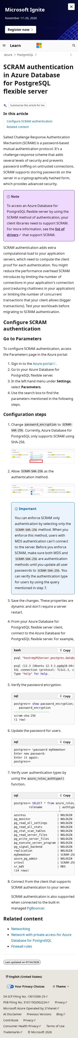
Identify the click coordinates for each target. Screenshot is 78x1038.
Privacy (60, 1002)
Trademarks (11, 1032)
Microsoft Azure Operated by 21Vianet (30, 1008)
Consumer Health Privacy (20, 1026)
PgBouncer (35, 908)
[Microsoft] (39, 45)
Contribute (10, 1020)
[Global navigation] (4, 45)
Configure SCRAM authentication (29, 121)
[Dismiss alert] (71, 6)
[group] (43, 666)
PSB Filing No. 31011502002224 (25, 1002)
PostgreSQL (25, 55)
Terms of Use (55, 1026)
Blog (59, 1014)
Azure (8, 55)
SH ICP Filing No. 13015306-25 (24, 996)
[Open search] (74, 45)
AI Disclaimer (12, 1014)
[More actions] (71, 54)
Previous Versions (39, 1014)
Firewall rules (21, 946)
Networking (20, 929)
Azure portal (42, 363)
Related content (18, 127)
